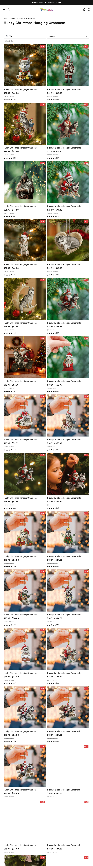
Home (6, 19)
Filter (10, 36)
